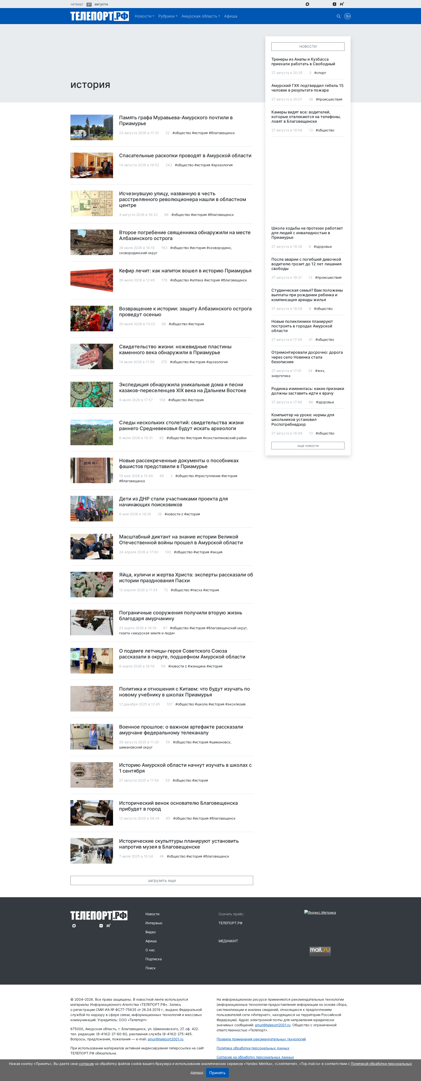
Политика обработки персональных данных (253, 1048)
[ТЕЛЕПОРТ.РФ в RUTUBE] (342, 4)
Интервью (153, 923)
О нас (150, 950)
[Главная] (99, 16)
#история (200, 133)
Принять (217, 1072)
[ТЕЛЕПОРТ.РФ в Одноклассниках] (327, 4)
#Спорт (320, 73)
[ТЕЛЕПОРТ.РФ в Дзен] (334, 4)
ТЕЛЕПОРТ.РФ (230, 923)
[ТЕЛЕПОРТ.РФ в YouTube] (349, 4)
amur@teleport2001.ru (165, 1039)
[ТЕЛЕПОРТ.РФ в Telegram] (314, 4)
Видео (150, 932)
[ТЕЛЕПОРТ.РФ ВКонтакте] (321, 4)
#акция (216, 552)
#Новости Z (174, 514)
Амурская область (199, 16)
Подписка (153, 959)
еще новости (308, 445)
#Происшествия (329, 99)
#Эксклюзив (235, 704)
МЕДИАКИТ (228, 941)
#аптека (196, 280)
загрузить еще (162, 880)
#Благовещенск (222, 133)
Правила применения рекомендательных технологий (261, 1039)
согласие (86, 1064)
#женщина (197, 666)
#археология (222, 165)
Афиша (230, 16)
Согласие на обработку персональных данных (255, 1057)
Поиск (150, 968)
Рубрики (166, 16)
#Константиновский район (225, 438)
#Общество (181, 133)
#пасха (196, 590)
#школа (201, 704)
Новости (143, 16)
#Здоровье (323, 246)
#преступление (207, 476)
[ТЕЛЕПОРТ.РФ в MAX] (307, 4)
